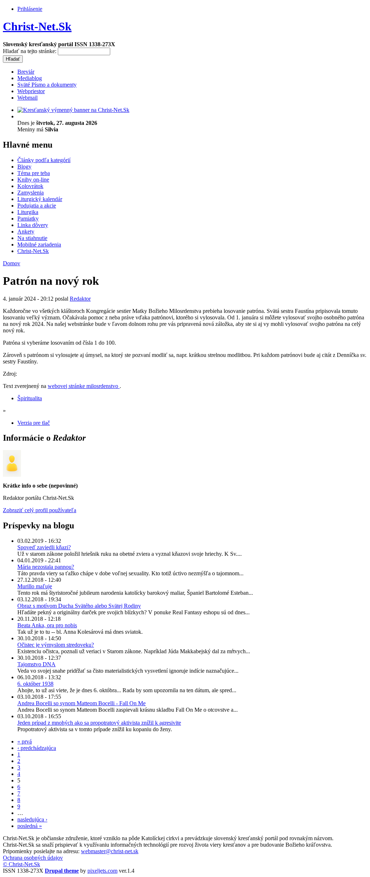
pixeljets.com (102, 871)
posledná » (29, 826)
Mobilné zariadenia (39, 244)
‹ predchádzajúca (36, 748)
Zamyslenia (30, 192)
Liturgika (27, 212)
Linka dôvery (32, 225)
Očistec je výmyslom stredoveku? (55, 645)
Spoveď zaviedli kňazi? (44, 547)
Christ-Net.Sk (37, 26)
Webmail (27, 98)
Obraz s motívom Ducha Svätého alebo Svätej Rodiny (79, 606)
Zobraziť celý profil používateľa (39, 510)
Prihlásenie (29, 9)
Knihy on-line (33, 179)
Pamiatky (28, 218)
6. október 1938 (35, 684)
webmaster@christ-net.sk (109, 851)
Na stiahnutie (32, 238)
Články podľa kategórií (43, 160)
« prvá (24, 741)
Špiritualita (29, 398)
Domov (11, 263)
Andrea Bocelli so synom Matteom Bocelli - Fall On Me (81, 703)
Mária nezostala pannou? (45, 567)
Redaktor (80, 299)
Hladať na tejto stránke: (30, 51)
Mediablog (29, 78)
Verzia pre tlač (33, 423)
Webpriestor (31, 91)
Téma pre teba (33, 173)
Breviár (25, 72)
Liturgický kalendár (39, 199)
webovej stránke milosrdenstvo (84, 386)
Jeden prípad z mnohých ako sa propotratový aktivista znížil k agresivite (99, 723)
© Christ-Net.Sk (21, 864)
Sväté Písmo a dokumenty (47, 85)
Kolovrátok (30, 186)
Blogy (24, 166)
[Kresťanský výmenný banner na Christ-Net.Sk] (73, 110)
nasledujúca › (32, 819)
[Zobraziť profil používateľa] (12, 475)
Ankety (25, 231)
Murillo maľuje (34, 586)
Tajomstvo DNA (36, 664)
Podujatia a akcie (36, 205)
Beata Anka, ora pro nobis (47, 625)
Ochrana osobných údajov (33, 858)
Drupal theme (62, 871)
